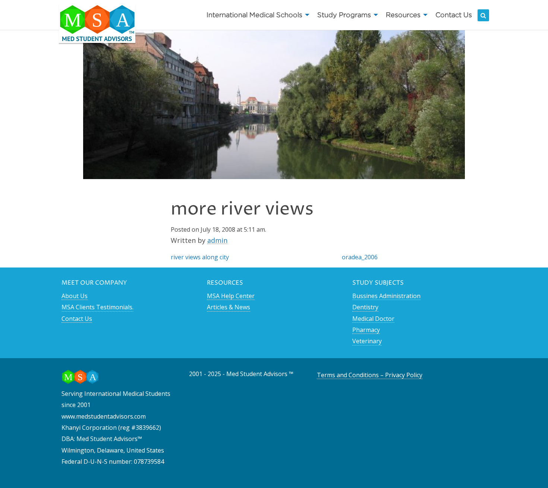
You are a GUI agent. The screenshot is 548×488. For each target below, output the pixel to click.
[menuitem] (256, 14)
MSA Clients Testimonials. (97, 307)
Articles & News (228, 307)
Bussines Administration (386, 296)
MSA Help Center (231, 296)
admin (217, 240)
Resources (403, 14)
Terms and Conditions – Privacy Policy (369, 375)
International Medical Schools (254, 14)
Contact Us (453, 14)
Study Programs (344, 14)
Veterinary (367, 341)
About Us (75, 296)
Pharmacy (366, 330)
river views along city (200, 257)
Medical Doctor (373, 319)
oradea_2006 (360, 257)
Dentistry (365, 307)
